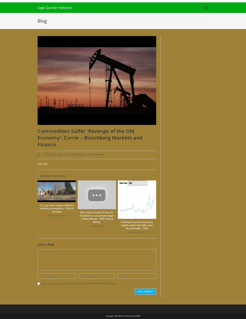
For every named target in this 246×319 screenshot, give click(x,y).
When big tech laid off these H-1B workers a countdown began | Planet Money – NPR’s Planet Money (97, 217)
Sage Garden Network (55, 7)
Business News (76, 154)
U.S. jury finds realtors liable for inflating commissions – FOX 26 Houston (57, 208)
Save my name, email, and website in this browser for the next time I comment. (79, 283)
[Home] (124, 20)
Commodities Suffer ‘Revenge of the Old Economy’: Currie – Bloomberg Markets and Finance (199, 20)
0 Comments (97, 154)
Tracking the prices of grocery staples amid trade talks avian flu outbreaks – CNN (137, 225)
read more (43, 163)
